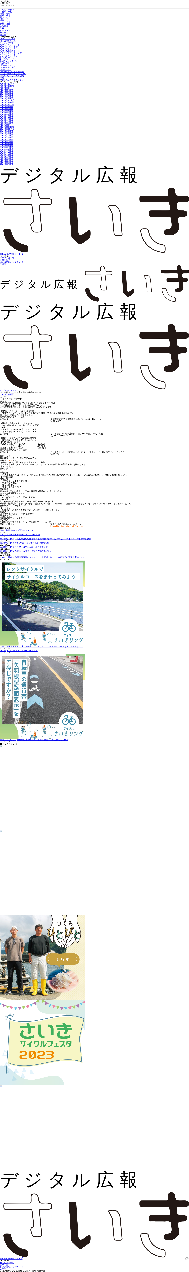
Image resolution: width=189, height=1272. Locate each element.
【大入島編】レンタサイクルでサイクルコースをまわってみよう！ (52, 646)
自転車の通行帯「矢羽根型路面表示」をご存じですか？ (42, 740)
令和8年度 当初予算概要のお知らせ (32, 543)
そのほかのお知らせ (9, 390)
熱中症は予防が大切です (22, 530)
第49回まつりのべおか (29, 534)
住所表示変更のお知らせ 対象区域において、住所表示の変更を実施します (50, 557)
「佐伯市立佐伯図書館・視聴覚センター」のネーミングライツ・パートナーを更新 (53, 539)
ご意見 (3, 264)
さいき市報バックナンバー (12, 262)
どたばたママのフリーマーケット (22, 651)
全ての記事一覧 (7, 258)
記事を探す (5, 260)
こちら (9, 460)
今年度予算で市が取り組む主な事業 (31, 547)
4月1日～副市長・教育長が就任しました (33, 551)
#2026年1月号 (6, 394)
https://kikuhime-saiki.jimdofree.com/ (66, 526)
